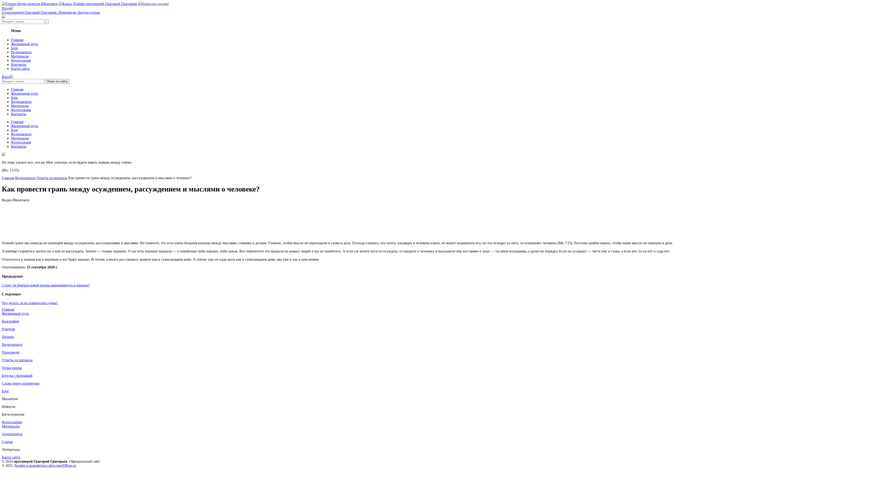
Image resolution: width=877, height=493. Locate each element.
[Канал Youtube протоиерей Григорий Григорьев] (98, 4)
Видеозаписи (21, 52)
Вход (6, 8)
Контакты (18, 64)
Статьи (7, 442)
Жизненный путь (24, 44)
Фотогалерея (21, 60)
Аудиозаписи (12, 434)
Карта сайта (20, 69)
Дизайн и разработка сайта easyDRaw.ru (45, 465)
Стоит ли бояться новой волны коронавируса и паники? (46, 285)
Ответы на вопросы (52, 178)
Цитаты (8, 337)
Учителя (8, 329)
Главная (17, 40)
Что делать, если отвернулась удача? (30, 303)
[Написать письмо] (153, 4)
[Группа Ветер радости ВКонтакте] (30, 4)
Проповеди (10, 352)
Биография (10, 321)
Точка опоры (12, 368)
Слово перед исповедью (21, 383)
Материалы (20, 56)
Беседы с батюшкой (17, 376)
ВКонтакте (21, 200)
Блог (14, 48)
